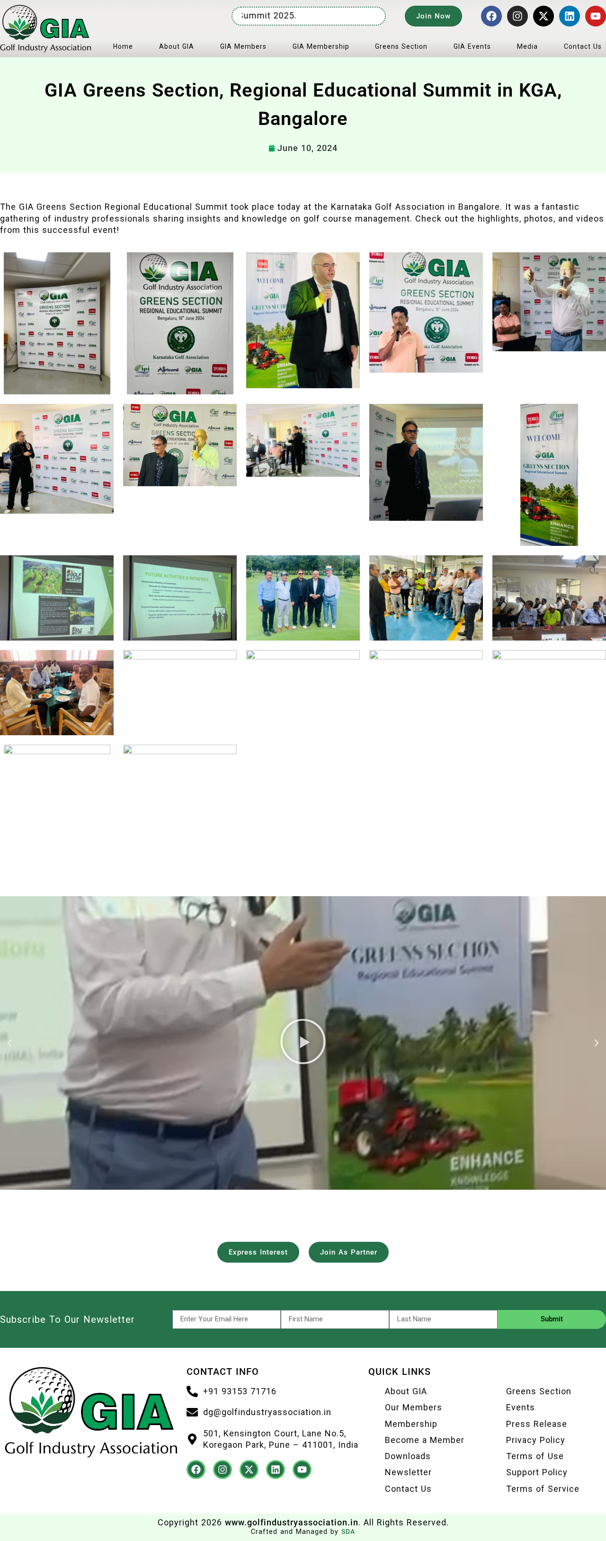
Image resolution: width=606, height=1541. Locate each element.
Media (527, 46)
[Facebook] (491, 16)
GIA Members (243, 46)
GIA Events (472, 46)
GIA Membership (321, 46)
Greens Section (401, 46)
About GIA (176, 46)
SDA (348, 1532)
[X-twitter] (543, 16)
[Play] (303, 1043)
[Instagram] (517, 16)
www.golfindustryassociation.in (291, 1522)
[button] (9, 1043)
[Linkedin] (569, 16)
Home (123, 46)
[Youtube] (595, 16)
